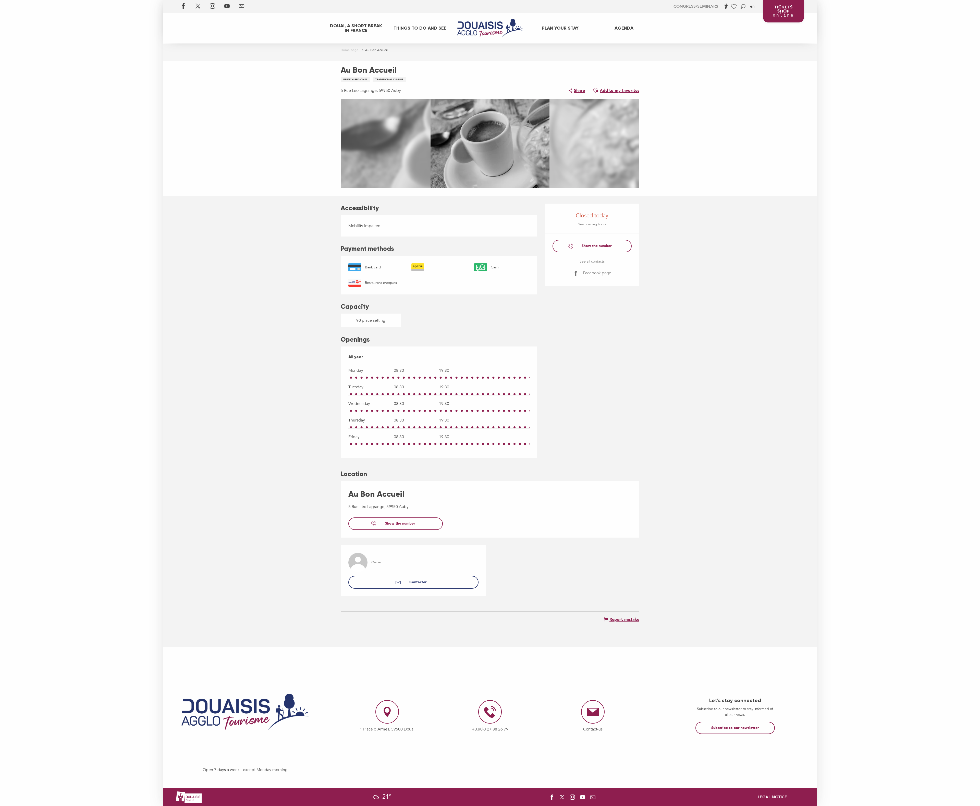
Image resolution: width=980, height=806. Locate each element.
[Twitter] (198, 6)
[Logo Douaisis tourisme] (245, 712)
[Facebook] (183, 6)
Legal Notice (772, 797)
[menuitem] (356, 28)
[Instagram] (212, 6)
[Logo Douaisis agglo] (189, 797)
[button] (743, 6)
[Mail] (241, 6)
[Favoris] (734, 6)
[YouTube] (227, 6)
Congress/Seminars (695, 6)
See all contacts (592, 261)
